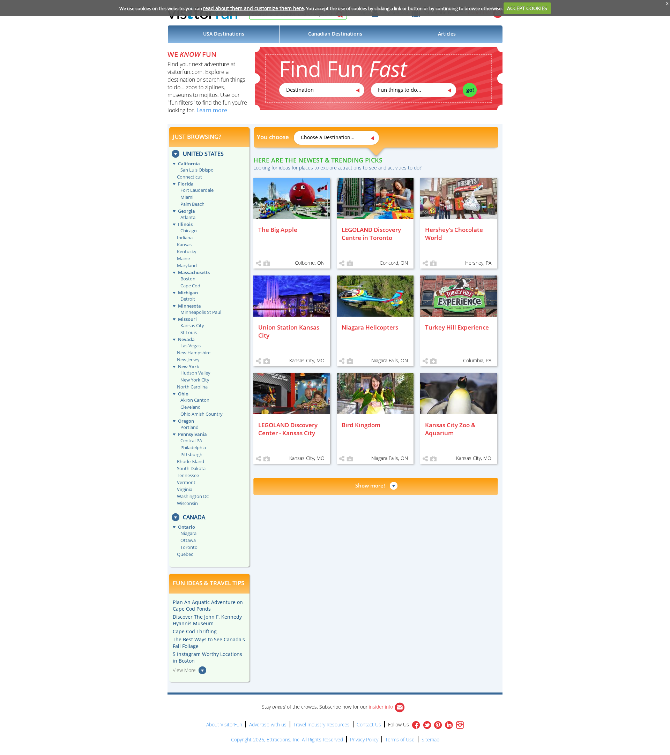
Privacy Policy (364, 739)
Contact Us (369, 724)
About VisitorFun (224, 724)
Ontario (186, 527)
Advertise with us (267, 724)
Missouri (187, 319)
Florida (186, 184)
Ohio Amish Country (201, 414)
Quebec (185, 554)
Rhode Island (190, 461)
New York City (194, 380)
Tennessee (188, 475)
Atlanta (187, 217)
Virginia (184, 489)
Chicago (188, 230)
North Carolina (192, 387)
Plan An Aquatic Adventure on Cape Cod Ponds (208, 605)
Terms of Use (400, 739)
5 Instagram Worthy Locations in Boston (207, 657)
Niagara (188, 533)
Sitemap (430, 739)
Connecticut (189, 177)
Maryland (187, 265)
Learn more (211, 110)
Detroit (187, 299)
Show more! (370, 485)
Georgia (186, 211)
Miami (186, 197)
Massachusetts (194, 272)
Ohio (183, 394)
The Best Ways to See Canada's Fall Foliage (209, 642)
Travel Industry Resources (321, 724)
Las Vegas (190, 345)
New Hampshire (193, 352)
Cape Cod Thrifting (195, 631)
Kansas (184, 244)
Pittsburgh (191, 454)
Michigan (188, 292)
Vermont (186, 482)
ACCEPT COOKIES (527, 8)
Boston (187, 278)
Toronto (189, 547)
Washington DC (193, 496)
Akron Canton (194, 400)
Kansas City (192, 325)
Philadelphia (193, 447)
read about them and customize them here (253, 8)
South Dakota (191, 468)
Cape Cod (190, 285)
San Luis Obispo (197, 170)
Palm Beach (192, 204)
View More (184, 670)
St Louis (188, 332)
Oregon (186, 421)
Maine (183, 258)
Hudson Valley (195, 373)
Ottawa (188, 540)
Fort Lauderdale (197, 190)
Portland (189, 427)
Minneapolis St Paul (200, 312)
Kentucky (186, 251)
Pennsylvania (192, 434)
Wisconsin (187, 503)
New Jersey (188, 359)
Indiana (185, 237)
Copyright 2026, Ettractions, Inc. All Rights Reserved (287, 739)
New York (188, 366)
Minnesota (189, 306)
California (189, 163)
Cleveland (190, 407)
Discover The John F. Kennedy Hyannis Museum (207, 620)
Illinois (185, 224)
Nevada (186, 339)
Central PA (191, 440)
